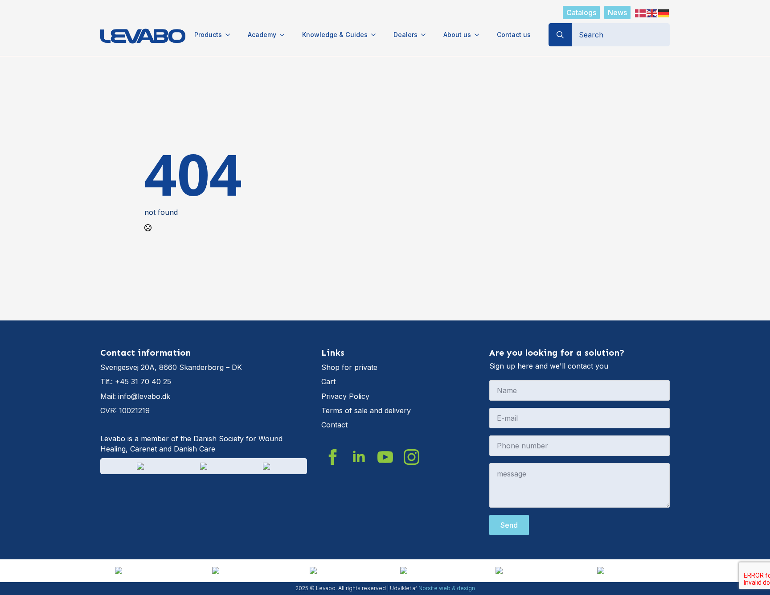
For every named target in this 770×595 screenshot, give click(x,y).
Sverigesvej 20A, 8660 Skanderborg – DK (171, 367)
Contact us (514, 34)
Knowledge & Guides (335, 34)
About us (457, 34)
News (617, 12)
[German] (664, 12)
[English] (652, 12)
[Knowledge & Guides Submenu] (376, 35)
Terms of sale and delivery (366, 410)
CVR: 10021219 (125, 410)
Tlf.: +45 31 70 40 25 (135, 381)
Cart (328, 381)
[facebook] (332, 457)
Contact (334, 424)
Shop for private (349, 367)
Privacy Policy (345, 396)
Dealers (405, 34)
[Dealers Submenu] (426, 35)
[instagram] (411, 457)
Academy (262, 34)
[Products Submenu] (230, 35)
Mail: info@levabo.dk (135, 396)
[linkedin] (359, 457)
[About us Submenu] (479, 35)
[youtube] (385, 457)
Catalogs (581, 12)
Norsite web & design (446, 588)
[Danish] (641, 12)
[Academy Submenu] (284, 35)
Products (208, 34)
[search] (560, 34)
